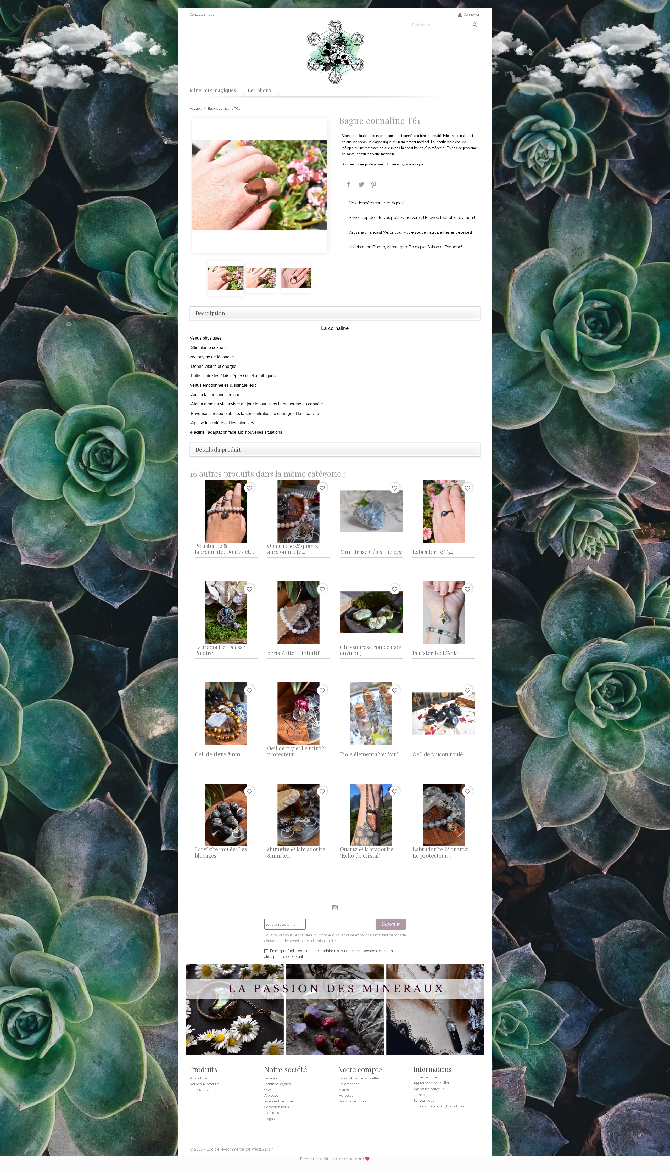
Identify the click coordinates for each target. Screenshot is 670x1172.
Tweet (361, 184)
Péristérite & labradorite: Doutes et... (224, 548)
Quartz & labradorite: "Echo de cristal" (367, 852)
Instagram (335, 907)
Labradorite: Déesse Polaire (220, 649)
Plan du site (273, 1113)
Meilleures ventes (203, 1090)
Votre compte (360, 1069)
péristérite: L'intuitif (293, 652)
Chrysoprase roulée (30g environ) (370, 649)
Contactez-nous (202, 14)
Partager (348, 184)
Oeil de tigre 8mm (217, 754)
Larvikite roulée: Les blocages (221, 852)
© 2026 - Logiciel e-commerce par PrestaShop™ (231, 1149)
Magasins (271, 1119)
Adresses (346, 1095)
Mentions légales (277, 1084)
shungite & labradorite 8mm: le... (296, 852)
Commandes (349, 1084)
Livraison (271, 1078)
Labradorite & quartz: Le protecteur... (440, 852)
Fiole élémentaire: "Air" (369, 754)
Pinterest (373, 184)
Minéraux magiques (213, 90)
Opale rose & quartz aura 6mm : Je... (292, 548)
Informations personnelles (359, 1078)
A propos (271, 1095)
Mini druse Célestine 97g (371, 551)
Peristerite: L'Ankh (436, 652)
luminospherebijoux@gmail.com (439, 1106)
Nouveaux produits (204, 1084)
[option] (260, 186)
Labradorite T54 (432, 551)
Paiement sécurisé (278, 1101)
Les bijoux (259, 90)
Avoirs (344, 1090)
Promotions (199, 1078)
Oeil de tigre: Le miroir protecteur (296, 751)
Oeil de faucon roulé (437, 754)
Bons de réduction (353, 1101)
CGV (267, 1090)
